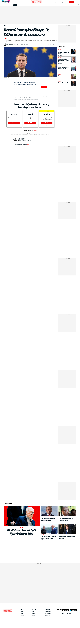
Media (30, 5)
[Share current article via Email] (53, 45)
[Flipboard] (74, 614)
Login (35, 130)
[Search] (78, 5)
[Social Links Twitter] (65, 614)
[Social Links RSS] (72, 614)
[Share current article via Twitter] (51, 45)
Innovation (55, 5)
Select (14, 123)
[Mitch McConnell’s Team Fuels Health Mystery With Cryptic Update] (73, 53)
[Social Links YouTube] (70, 614)
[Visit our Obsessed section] (9, 2)
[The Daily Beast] (36, 2)
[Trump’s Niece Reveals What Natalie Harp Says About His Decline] (73, 70)
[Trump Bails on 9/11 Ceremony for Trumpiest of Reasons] (73, 78)
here (28, 144)
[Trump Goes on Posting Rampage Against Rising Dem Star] (73, 62)
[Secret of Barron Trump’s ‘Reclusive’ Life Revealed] (73, 85)
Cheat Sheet (19, 5)
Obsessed (34, 5)
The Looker (25, 5)
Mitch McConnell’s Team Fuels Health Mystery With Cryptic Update (21, 532)
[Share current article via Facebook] (48, 45)
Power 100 (50, 5)
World (33, 613)
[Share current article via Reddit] (56, 45)
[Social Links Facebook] (62, 614)
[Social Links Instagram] (67, 614)
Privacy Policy (47, 134)
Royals (38, 5)
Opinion (45, 5)
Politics (42, 5)
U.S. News (60, 5)
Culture (33, 615)
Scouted (65, 5)
